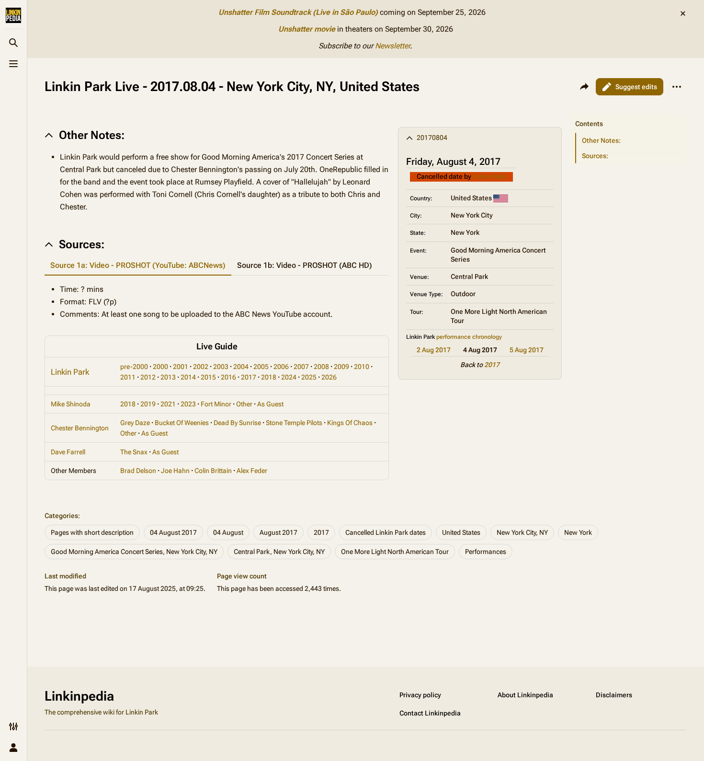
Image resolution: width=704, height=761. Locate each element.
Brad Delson (138, 470)
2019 (148, 404)
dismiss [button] (683, 13)
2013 (168, 377)
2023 (188, 404)
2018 (268, 377)
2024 (288, 377)
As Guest (270, 404)
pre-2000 (134, 366)
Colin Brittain (213, 470)
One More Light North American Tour (395, 551)
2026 (329, 377)
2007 (301, 366)
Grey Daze (135, 423)
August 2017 (278, 532)
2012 (148, 377)
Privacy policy (420, 695)
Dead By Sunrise (237, 423)
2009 (341, 366)
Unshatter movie (306, 29)
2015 (208, 377)
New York (578, 532)
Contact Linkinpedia (430, 713)
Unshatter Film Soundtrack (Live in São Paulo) (298, 12)
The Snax (134, 452)
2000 (160, 366)
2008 (321, 366)
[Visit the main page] (13, 15)
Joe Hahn (175, 470)
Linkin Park (489, 176)
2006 (281, 366)
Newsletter (392, 45)
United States (461, 532)
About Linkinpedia (525, 695)
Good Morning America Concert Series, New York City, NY (134, 551)
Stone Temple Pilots (294, 423)
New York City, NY (522, 532)
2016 (228, 377)
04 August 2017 (173, 532)
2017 (492, 365)
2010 (361, 366)
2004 (241, 366)
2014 (188, 377)
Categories (61, 515)
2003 (220, 366)
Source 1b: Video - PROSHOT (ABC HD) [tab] (304, 265)
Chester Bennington (80, 428)
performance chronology (469, 337)
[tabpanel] (216, 302)
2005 (261, 366)
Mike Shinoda (71, 404)
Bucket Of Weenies (182, 423)
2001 (180, 366)
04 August (228, 532)
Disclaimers (614, 695)
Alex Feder (252, 470)
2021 (168, 404)
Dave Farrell (68, 452)
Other (244, 404)
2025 (309, 377)
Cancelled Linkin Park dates (385, 532)
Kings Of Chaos (350, 423)
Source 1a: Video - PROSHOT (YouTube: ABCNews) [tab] (138, 265)
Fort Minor (216, 404)
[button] (628, 114)
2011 (128, 377)
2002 (200, 366)
